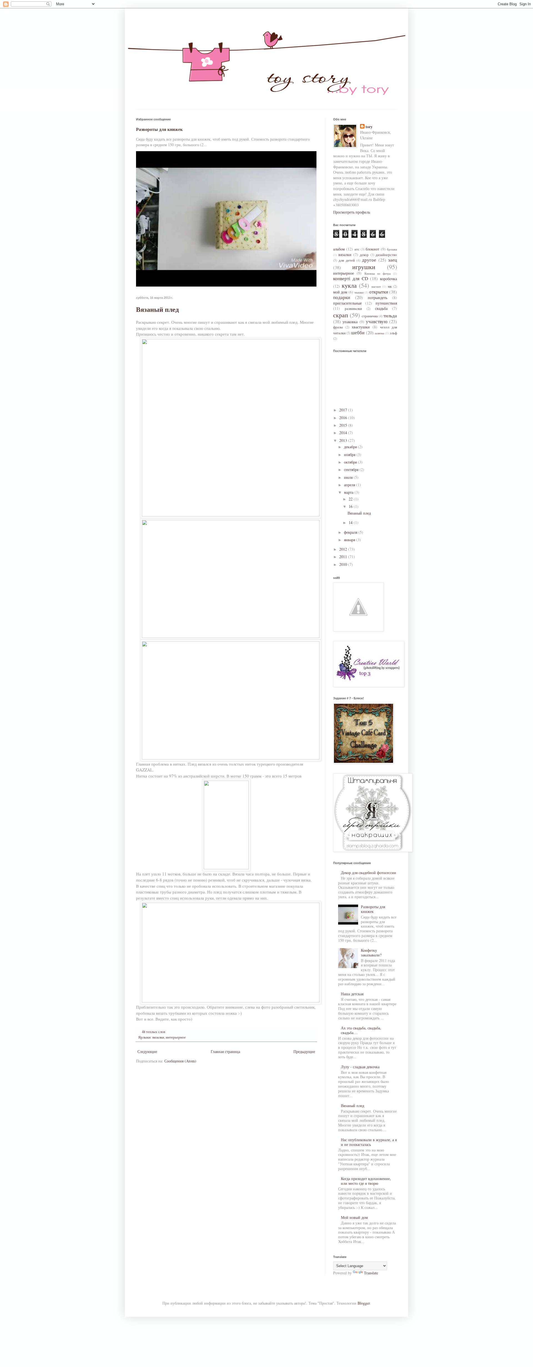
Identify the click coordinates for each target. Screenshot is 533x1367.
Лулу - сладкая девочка (360, 1066)
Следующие (147, 1051)
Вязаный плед (157, 309)
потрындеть (377, 297)
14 (351, 522)
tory (369, 127)
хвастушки (361, 327)
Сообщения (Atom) (180, 1061)
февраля (351, 532)
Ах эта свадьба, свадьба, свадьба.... (361, 1030)
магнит (376, 286)
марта (349, 492)
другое (369, 260)
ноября (350, 454)
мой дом (340, 292)
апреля (350, 484)
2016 (343, 417)
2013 (343, 440)
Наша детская (352, 993)
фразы (338, 327)
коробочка (388, 278)
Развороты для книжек (159, 129)
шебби (357, 332)
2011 (343, 556)
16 (351, 506)
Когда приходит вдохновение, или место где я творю (366, 1181)
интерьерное (176, 1037)
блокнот (372, 249)
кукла (349, 285)
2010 (343, 564)
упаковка (350, 321)
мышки (359, 292)
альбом (339, 249)
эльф (393, 333)
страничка (370, 316)
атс (357, 249)
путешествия (386, 303)
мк (390, 286)
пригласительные (347, 303)
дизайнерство (386, 254)
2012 (343, 549)
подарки (341, 297)
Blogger (364, 1303)
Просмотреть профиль (351, 212)
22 (351, 499)
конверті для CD (350, 278)
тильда (390, 315)
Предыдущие (304, 1051)
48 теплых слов (153, 1031)
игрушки (363, 266)
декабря (351, 446)
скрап (340, 315)
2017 (343, 409)
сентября (351, 469)
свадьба (381, 308)
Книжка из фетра (377, 273)
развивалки (353, 308)
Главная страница (225, 1051)
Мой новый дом (354, 1217)
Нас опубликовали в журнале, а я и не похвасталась (369, 1142)
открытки (378, 291)
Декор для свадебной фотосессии (368, 872)
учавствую (377, 321)
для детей (347, 260)
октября (351, 462)
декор (364, 254)
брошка (392, 249)
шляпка (379, 333)
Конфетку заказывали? (371, 953)
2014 (343, 432)
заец (392, 260)
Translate (371, 1272)
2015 (343, 425)
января (350, 539)
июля (349, 477)
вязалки (158, 1037)
